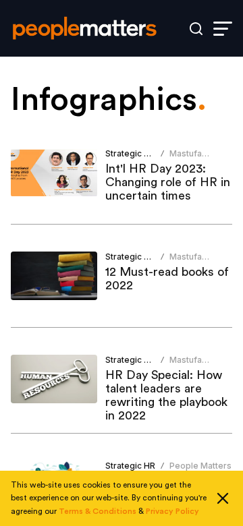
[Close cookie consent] (222, 498)
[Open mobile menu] (222, 29)
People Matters (200, 466)
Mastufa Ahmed (185, 158)
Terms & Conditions (97, 511)
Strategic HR (130, 153)
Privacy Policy (172, 511)
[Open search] (196, 28)
